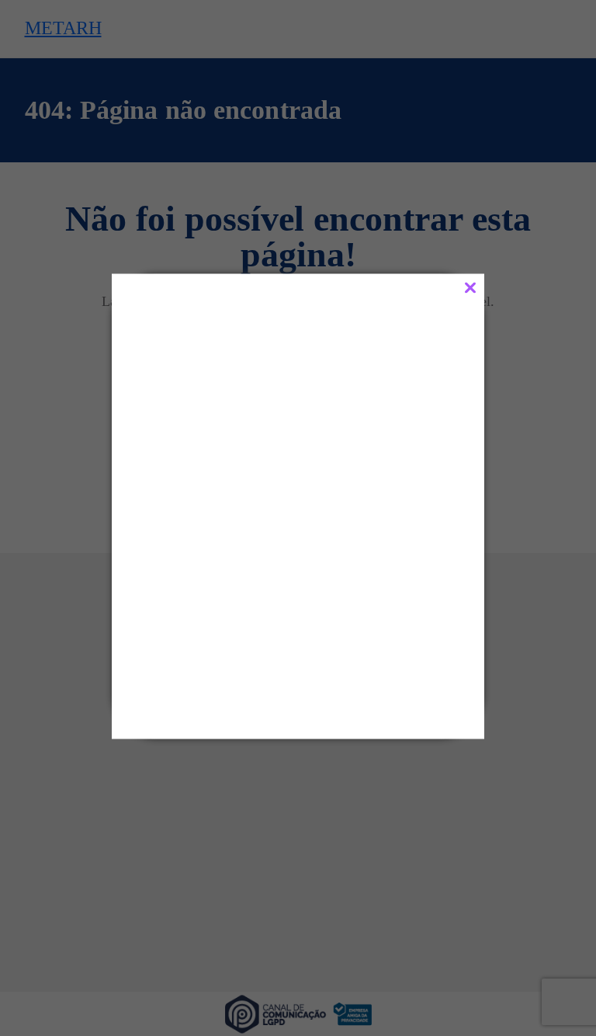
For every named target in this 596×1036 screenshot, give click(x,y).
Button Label (228, 659)
